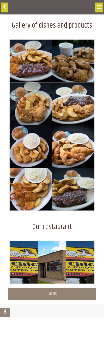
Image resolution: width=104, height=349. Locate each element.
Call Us (52, 293)
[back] (4, 7)
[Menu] (99, 7)
